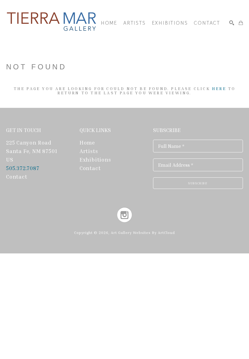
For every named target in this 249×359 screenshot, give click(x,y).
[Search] (231, 22)
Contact (16, 176)
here (219, 88)
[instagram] (124, 214)
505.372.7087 (23, 168)
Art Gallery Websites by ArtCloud (143, 232)
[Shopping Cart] (241, 22)
